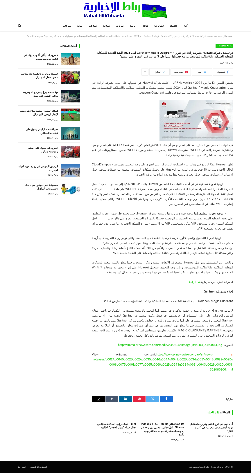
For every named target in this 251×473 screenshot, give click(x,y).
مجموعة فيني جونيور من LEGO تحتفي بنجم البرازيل (41, 186)
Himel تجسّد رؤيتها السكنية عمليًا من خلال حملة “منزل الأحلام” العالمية (116, 426)
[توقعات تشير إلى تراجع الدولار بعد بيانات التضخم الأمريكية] (70, 96)
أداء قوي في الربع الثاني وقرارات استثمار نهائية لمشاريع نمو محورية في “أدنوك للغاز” (211, 427)
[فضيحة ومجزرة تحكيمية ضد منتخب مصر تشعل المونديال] (70, 77)
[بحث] (20, 26)
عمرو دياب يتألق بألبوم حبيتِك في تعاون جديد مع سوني (41, 57)
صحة (80, 25)
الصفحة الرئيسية (225, 36)
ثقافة (145, 25)
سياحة (106, 25)
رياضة (133, 25)
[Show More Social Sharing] (144, 72)
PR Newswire (224, 46)
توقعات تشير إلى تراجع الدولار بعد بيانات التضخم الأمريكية (40, 94)
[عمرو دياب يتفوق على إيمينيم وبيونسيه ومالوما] (70, 152)
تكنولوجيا (159, 25)
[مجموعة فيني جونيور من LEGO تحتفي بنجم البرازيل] (70, 189)
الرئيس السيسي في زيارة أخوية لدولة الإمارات (38, 168)
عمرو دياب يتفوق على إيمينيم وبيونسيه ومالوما (43, 149)
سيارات (93, 25)
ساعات (120, 25)
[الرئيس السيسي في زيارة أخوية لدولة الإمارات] (70, 170)
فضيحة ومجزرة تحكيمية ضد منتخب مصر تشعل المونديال (39, 75)
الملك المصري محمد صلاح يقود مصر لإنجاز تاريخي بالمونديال (39, 112)
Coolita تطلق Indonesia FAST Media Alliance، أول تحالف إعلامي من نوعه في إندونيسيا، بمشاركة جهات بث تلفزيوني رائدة (162, 429)
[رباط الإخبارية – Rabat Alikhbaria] (126, 10)
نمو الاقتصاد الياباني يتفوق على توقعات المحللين (42, 131)
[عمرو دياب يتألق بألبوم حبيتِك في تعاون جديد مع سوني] (70, 59)
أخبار (185, 25)
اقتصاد (173, 25)
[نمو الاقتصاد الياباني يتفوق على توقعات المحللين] (70, 133)
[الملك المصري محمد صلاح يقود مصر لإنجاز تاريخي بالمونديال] (70, 115)
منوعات (67, 25)
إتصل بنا (22, 466)
